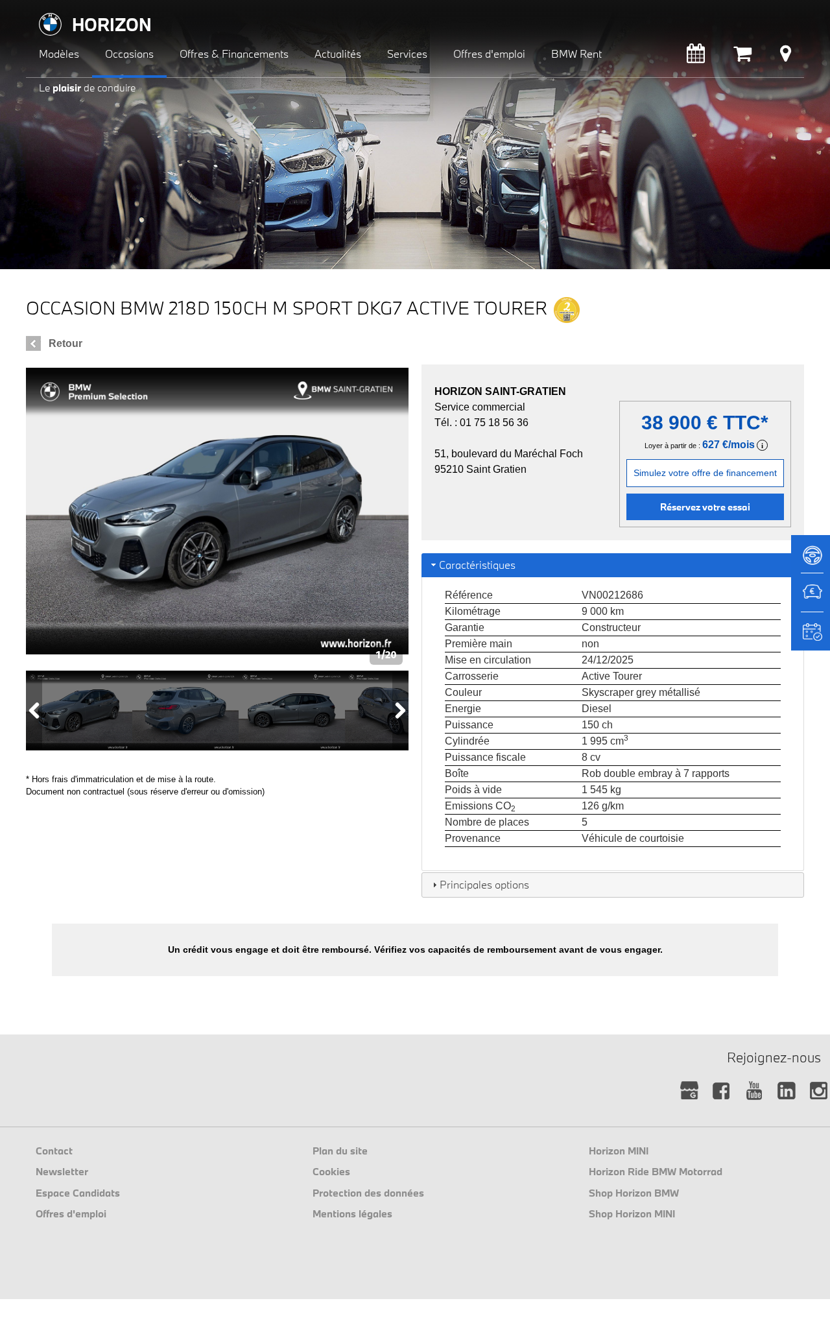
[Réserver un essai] (810, 559)
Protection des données (368, 1192)
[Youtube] (753, 1091)
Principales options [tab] (484, 884)
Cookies (331, 1171)
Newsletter (62, 1171)
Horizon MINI (618, 1150)
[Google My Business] (689, 1091)
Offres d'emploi (71, 1213)
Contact (54, 1150)
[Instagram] (818, 1091)
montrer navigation (36, 10)
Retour (65, 343)
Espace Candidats (78, 1192)
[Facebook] (721, 1091)
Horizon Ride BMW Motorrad (655, 1171)
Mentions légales (352, 1213)
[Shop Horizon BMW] (742, 57)
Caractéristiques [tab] (477, 564)
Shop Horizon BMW (634, 1192)
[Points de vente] (785, 57)
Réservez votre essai (705, 507)
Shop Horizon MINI (632, 1213)
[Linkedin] (786, 1091)
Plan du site (340, 1150)
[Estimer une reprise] (810, 598)
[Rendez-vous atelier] (696, 57)
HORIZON (112, 24)
